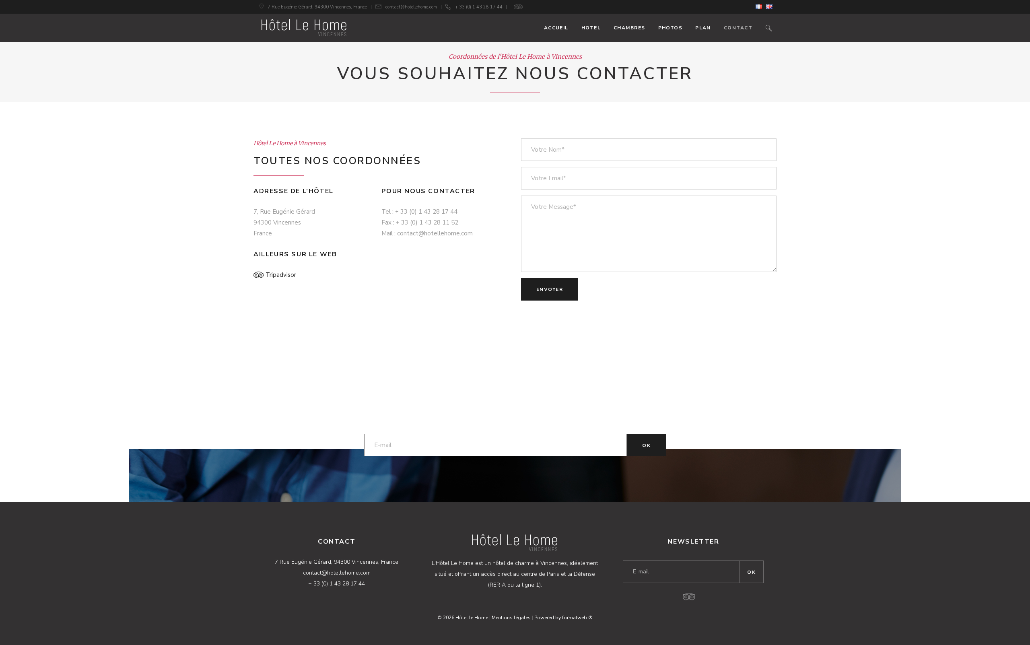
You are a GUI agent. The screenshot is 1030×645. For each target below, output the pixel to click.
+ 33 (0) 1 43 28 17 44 (479, 7)
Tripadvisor (281, 275)
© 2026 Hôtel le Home (462, 617)
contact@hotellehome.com (411, 7)
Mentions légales (511, 617)
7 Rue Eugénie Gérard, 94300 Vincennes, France (317, 7)
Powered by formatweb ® (563, 617)
